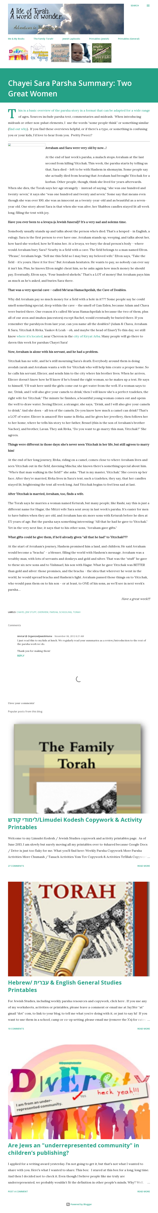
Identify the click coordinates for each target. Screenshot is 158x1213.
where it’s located (30, 336)
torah (76, 612)
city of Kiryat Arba (87, 336)
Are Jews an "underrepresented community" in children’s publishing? (73, 1148)
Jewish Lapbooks (71, 38)
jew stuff (30, 612)
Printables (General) (128, 38)
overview (43, 612)
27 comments (16, 865)
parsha (54, 612)
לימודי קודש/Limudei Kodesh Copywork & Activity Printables (75, 823)
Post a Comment (18, 1191)
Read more (143, 865)
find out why (18, 129)
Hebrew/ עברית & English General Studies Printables (65, 986)
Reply (20, 655)
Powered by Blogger (81, 1204)
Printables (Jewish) (99, 38)
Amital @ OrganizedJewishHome (34, 636)
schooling (65, 612)
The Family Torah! (43, 38)
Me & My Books (16, 38)
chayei (20, 612)
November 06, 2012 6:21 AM (69, 636)
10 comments (16, 1028)
